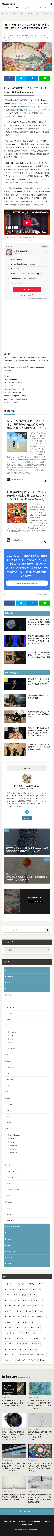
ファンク (36, 1344)
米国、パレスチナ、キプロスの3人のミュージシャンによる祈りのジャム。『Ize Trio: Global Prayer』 (40, 1467)
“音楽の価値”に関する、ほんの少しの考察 (38, 696)
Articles (26, 818)
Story (9, 1264)
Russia (45, 35)
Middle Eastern (12, 1171)
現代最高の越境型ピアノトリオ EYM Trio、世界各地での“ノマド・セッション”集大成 (13, 1497)
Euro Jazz (30, 13)
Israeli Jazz (13, 1146)
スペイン (10, 1327)
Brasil (9, 1026)
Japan (9, 1123)
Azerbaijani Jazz (15, 1135)
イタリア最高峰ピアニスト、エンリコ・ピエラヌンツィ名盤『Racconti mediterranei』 (13, 1403)
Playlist (25, 8)
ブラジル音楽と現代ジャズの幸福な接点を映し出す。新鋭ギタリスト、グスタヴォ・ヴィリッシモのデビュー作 (38, 639)
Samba (12, 1042)
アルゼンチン (23, 1344)
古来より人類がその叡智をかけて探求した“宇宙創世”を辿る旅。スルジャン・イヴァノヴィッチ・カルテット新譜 (14, 1435)
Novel (9, 1239)
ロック (9, 1360)
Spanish (9, 1220)
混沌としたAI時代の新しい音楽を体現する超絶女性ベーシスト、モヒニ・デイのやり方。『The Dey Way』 (38, 731)
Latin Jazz (13, 1149)
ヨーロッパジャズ (13, 1300)
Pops (8, 1183)
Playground (11, 1251)
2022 (33, 1295)
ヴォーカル (21, 1284)
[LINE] (44, 78)
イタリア (10, 1344)
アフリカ (10, 1338)
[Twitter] (21, 78)
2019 (9, 1322)
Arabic (9, 1001)
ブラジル (38, 1289)
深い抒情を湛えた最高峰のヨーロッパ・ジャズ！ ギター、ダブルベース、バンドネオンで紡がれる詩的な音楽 (39, 1498)
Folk (8, 1086)
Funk (8, 1092)
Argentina (10, 1007)
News (4, 8)
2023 (18, 1306)
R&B (8, 1196)
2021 (39, 1300)
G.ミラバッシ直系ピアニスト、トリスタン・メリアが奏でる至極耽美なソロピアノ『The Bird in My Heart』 (39, 1404)
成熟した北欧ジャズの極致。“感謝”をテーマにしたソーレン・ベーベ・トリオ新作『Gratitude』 (39, 1435)
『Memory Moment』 (25, 106)
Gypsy (9, 1098)
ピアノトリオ (24, 38)
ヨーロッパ (33, 38)
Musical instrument (13, 1227)
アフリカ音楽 (23, 1327)
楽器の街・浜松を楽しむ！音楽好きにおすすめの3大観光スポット (39, 714)
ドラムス (40, 1311)
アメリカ (10, 1311)
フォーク (42, 1355)
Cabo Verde (11, 1049)
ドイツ (24, 1349)
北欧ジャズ (21, 1360)
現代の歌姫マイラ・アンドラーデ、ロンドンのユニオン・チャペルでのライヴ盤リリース (38, 682)
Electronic (10, 1067)
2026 (26, 1322)
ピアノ (17, 38)
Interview (34, 8)
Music (18, 8)
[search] (47, 930)
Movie (9, 983)
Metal (9, 1165)
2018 (7, 38)
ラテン (34, 1349)
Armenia (10, 1013)
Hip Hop (9, 1104)
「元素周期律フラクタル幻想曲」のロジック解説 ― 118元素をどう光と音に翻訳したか (39, 622)
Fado (8, 1073)
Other (9, 1245)
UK (21, 1333)
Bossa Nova (13, 1032)
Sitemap (22, 1521)
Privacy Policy (34, 1521)
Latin (8, 1159)
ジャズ (12, 38)
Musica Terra (33, 1530)
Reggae (9, 1202)
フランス (28, 1306)
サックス (42, 1317)
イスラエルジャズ (13, 1317)
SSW (8, 1295)
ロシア (8, 40)
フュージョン (11, 1349)
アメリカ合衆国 (21, 1295)
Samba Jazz (13, 1153)
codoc (47, 594)
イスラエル (28, 1300)
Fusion (12, 1142)
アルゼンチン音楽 (28, 1355)
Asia (8, 1020)
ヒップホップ (11, 1355)
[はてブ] (33, 78)
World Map (43, 8)
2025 (29, 1311)
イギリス (37, 1322)
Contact (46, 1521)
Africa (9, 995)
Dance (9, 1061)
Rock (8, 1208)
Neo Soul (10, 1177)
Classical (10, 1055)
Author (13, 1521)
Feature (11, 8)
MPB (11, 1039)
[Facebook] (9, 78)
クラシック (11, 1333)
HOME (6, 13)
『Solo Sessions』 (34, 110)
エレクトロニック (25, 1338)
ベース (39, 1306)
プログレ (33, 1360)
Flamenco (10, 1079)
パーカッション (41, 1338)
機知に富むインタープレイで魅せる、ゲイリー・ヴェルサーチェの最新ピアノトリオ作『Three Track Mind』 (13, 1467)
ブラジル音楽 (11, 1289)
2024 (20, 1311)
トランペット (32, 1333)
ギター (42, 1284)
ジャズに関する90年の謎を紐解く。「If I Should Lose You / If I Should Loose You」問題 (39, 654)
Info (5, 1521)
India (8, 1110)
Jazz (21, 13)
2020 (9, 1306)
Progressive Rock (13, 1190)
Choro (12, 1035)
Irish (8, 1116)
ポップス (36, 1327)
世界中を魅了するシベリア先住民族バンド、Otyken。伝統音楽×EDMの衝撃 (39, 746)
